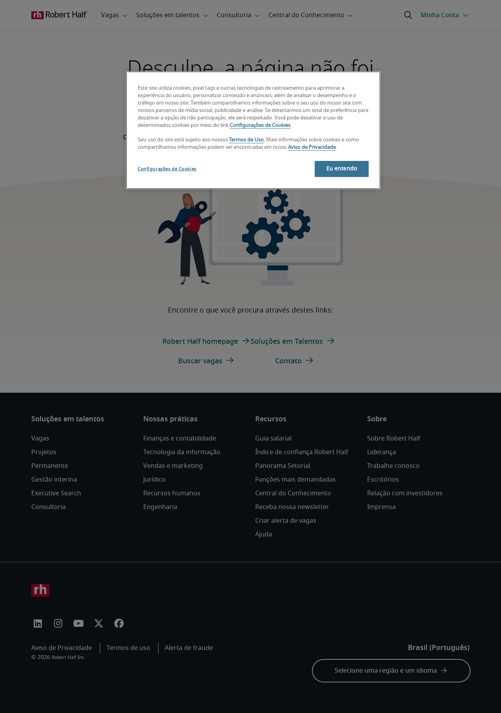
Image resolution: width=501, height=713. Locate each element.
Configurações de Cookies (260, 125)
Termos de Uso (246, 140)
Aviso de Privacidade (312, 147)
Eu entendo (341, 168)
